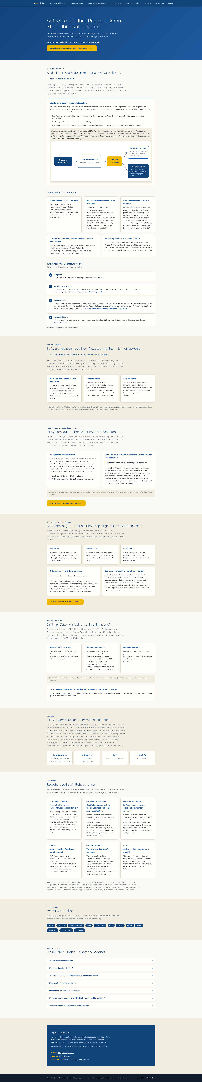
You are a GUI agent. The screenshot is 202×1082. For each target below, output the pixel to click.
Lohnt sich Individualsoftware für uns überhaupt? (69, 1006)
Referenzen (159, 3)
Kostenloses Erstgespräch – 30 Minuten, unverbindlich (72, 48)
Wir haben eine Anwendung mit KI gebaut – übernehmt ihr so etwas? (77, 998)
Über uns (147, 3)
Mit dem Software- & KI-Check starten (65, 602)
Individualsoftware (76, 3)
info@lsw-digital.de (66, 1053)
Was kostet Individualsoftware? (61, 961)
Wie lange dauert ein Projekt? (61, 968)
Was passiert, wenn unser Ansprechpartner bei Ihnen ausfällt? (74, 976)
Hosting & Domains (132, 3)
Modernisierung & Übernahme (98, 3)
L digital (39, 3)
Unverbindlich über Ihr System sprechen (66, 503)
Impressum (141, 1078)
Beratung (117, 3)
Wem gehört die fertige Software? (63, 983)
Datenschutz (151, 1078)
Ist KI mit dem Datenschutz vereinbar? (64, 991)
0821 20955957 (64, 1056)
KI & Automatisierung (57, 3)
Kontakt (171, 3)
